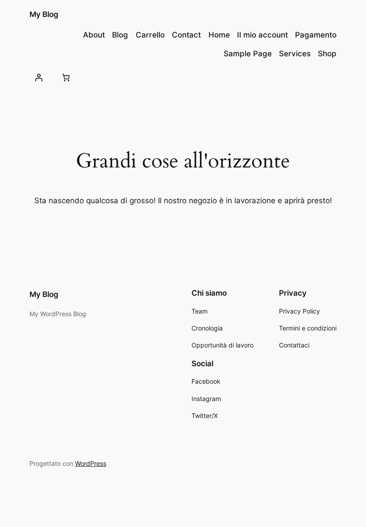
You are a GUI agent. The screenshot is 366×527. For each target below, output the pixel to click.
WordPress (90, 463)
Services (295, 53)
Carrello (150, 34)
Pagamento (316, 34)
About (94, 34)
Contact (186, 34)
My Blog (43, 14)
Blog (120, 34)
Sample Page (248, 53)
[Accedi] (38, 77)
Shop (327, 53)
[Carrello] (66, 77)
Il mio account (262, 34)
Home (219, 34)
